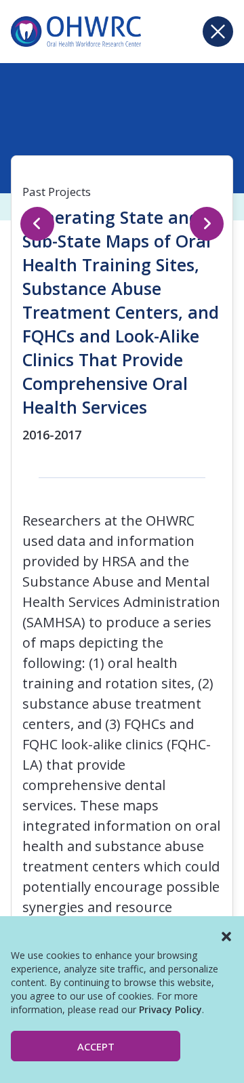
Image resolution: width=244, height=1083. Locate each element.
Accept (96, 1046)
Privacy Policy (170, 1009)
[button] (226, 936)
